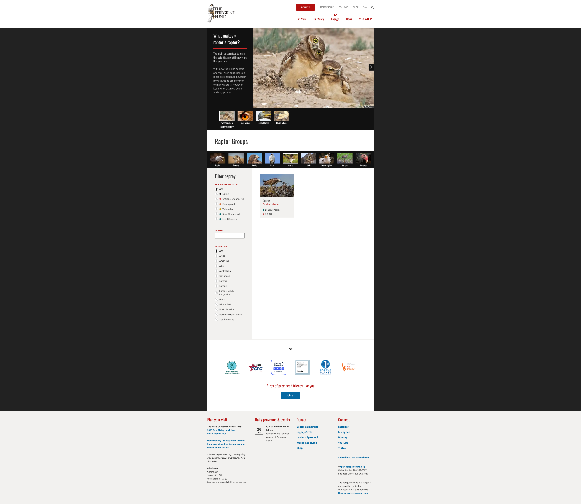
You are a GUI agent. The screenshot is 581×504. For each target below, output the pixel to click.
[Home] (221, 13)
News (349, 19)
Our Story (318, 19)
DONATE (305, 7)
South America (226, 319)
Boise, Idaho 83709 (216, 433)
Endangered (228, 204)
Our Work (301, 19)
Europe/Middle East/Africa (227, 292)
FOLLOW (343, 7)
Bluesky (343, 437)
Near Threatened (231, 214)
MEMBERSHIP (327, 7)
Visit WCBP (365, 19)
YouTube (343, 443)
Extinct (225, 194)
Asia (221, 266)
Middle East (225, 304)
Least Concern (229, 219)
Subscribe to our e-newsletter (353, 457)
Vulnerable (227, 209)
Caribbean (224, 276)
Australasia (225, 271)
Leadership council (307, 437)
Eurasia (223, 281)
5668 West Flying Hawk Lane (221, 430)
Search (366, 7)
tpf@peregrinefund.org (352, 466)
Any (221, 189)
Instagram (344, 432)
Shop (300, 448)
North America (226, 309)
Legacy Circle (304, 432)
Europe (223, 286)
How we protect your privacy (353, 493)
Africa (222, 256)
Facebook (343, 427)
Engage (335, 19)
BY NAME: (219, 230)
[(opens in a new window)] (279, 367)
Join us (290, 395)
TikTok (342, 448)
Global (222, 299)
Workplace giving (307, 443)
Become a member (307, 427)
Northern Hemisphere (230, 314)
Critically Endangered (233, 199)
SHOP (356, 7)
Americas (224, 261)
